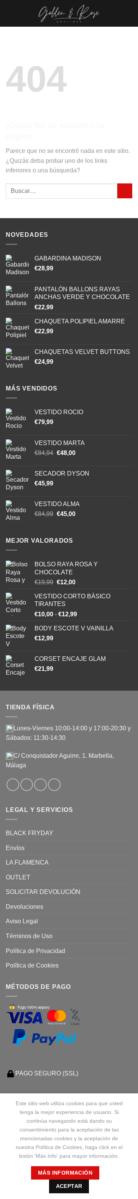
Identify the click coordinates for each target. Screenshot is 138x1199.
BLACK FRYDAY (29, 833)
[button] (10, 13)
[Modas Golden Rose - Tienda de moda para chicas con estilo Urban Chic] (69, 13)
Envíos (15, 848)
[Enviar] (124, 190)
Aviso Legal (22, 921)
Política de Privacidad (35, 951)
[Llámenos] (54, 784)
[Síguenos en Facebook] (13, 784)
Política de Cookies (32, 965)
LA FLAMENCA (27, 862)
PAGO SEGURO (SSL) (46, 1073)
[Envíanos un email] (40, 784)
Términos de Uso (29, 936)
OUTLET (18, 877)
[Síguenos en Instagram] (26, 784)
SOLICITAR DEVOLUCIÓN (43, 892)
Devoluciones (24, 906)
